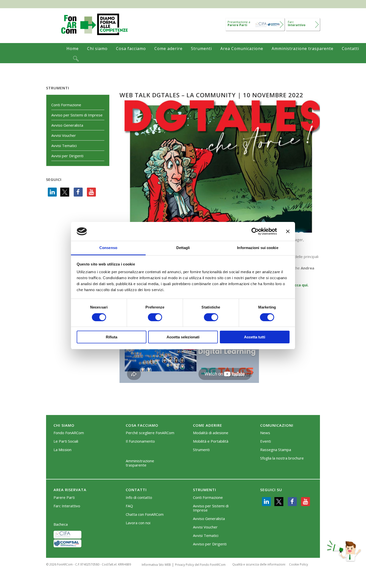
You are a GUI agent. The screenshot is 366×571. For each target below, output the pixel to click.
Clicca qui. (299, 284)
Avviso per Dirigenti (210, 544)
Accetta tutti (254, 337)
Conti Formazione (66, 104)
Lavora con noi (138, 523)
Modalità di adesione (210, 433)
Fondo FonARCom (69, 433)
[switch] (155, 317)
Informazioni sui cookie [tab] (257, 248)
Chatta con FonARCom (145, 514)
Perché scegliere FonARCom (150, 433)
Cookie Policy (298, 564)
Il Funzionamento (140, 441)
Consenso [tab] (108, 248)
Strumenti (201, 450)
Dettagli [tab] (183, 248)
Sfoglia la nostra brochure (282, 458)
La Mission (62, 450)
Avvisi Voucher (63, 135)
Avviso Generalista (67, 125)
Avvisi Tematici (64, 145)
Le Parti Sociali (66, 441)
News (265, 433)
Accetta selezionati (183, 337)
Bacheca (61, 524)
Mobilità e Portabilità (210, 441)
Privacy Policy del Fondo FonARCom (200, 565)
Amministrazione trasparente (140, 463)
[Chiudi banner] (288, 231)
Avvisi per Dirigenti (67, 155)
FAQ (129, 506)
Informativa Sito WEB (156, 565)
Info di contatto (139, 497)
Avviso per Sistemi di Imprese (77, 114)
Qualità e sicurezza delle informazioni (258, 564)
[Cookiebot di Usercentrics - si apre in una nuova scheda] (255, 231)
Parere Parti (64, 497)
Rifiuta (111, 337)
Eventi (265, 441)
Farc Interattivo (67, 506)
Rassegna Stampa (275, 450)
